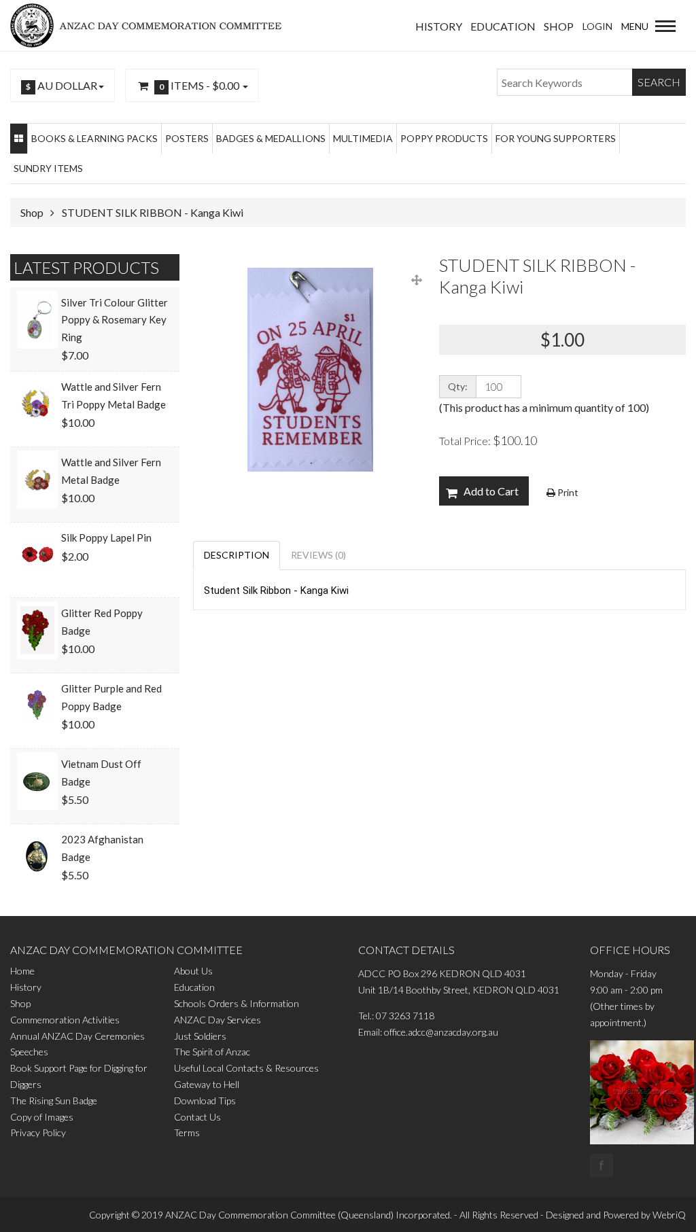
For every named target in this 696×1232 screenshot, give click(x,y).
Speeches (29, 1051)
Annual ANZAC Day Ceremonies (77, 1036)
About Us (193, 970)
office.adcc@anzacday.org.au (441, 1032)
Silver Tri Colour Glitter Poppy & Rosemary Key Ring (114, 319)
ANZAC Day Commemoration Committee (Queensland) (279, 1214)
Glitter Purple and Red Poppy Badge (111, 697)
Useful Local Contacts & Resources (246, 1068)
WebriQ (669, 1214)
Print (566, 492)
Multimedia (363, 138)
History (25, 987)
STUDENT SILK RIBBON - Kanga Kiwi (152, 212)
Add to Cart (491, 491)
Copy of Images (41, 1117)
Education (194, 987)
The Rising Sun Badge (53, 1100)
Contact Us (197, 1117)
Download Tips (205, 1100)
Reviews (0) (318, 555)
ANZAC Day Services (217, 1019)
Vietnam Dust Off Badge (101, 773)
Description (236, 555)
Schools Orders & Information (236, 1003)
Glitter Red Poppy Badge (102, 622)
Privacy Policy (38, 1132)
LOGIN (597, 26)
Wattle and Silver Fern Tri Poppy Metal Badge (113, 395)
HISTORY (438, 26)
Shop (32, 212)
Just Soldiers (200, 1036)
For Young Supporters (555, 138)
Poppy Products (444, 138)
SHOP (559, 26)
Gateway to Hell (206, 1084)
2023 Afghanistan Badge (102, 848)
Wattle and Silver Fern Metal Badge (111, 471)
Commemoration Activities (65, 1019)
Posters (187, 138)
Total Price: (488, 440)
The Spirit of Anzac (212, 1051)
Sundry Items (48, 168)
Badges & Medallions (271, 138)
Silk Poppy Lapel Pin (106, 537)
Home (22, 970)
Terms (187, 1132)
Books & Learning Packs (94, 138)
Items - (199, 85)
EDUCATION (503, 26)
